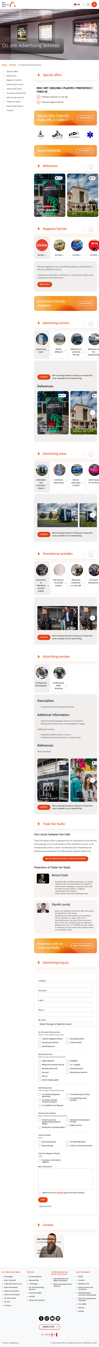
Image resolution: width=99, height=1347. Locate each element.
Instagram (46, 1318)
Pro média (82, 1304)
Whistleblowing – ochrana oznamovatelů (87, 1294)
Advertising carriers (77, 1039)
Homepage (8, 1277)
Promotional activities (50, 1043)
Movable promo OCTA (50, 1069)
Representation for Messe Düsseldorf (61, 1280)
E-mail (40, 1001)
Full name (42, 991)
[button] (78, 4)
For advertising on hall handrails (78, 1099)
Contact (44, 377)
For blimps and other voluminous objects (49, 1101)
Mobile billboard (48, 1061)
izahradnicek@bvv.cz (46, 1253)
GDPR (80, 1277)
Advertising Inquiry (14, 106)
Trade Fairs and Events (13, 1284)
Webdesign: (87, 1343)
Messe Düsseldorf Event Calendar (63, 1285)
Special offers (12, 71)
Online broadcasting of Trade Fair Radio (65, 859)
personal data (62, 1193)
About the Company (12, 1295)
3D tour (7, 1302)
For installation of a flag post (52, 1105)
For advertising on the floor (80, 1094)
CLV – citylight (75, 1065)
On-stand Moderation (78, 1142)
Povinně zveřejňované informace (87, 1300)
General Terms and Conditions (85, 1288)
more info (45, 284)
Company (42, 981)
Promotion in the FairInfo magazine (51, 1161)
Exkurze (81, 1308)
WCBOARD (73, 1061)
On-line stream (10, 1298)
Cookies (81, 1280)
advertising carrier (45, 1054)
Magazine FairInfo (14, 80)
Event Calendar (10, 1280)
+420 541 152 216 (44, 1250)
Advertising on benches (78, 1072)
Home (4, 65)
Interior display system (50, 1080)
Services (12, 65)
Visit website (84, 151)
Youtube (52, 1318)
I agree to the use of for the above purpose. (63, 1193)
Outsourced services (37, 1300)
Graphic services (76, 1125)
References (11, 76)
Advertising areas (48, 1046)
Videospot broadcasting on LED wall (80, 1121)
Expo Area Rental (11, 1287)
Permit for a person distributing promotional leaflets (51, 1122)
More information (82, 946)
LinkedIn (58, 1318)
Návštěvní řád (83, 1284)
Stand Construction (11, 1291)
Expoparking (34, 1280)
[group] (42, 247)
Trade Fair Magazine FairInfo (52, 1039)
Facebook (41, 1318)
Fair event (42, 1020)
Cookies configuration (10, 1343)
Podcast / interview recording (81, 1146)
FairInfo (32, 1297)
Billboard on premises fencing (53, 1065)
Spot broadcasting (49, 1142)
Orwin (94, 1343)
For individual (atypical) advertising (50, 1095)
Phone (40, 1010)
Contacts (7, 1306)
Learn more (85, 303)
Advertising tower (76, 1069)
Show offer (85, 118)
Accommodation (35, 1277)
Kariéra (81, 1311)
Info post (45, 1072)
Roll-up (44, 1076)
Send (43, 1200)
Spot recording (47, 1146)
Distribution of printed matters (53, 1127)
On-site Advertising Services (36, 1288)
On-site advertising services (49, 1032)
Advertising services (15, 97)
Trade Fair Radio (76, 1043)
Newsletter (48, 1327)
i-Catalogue (33, 1284)
